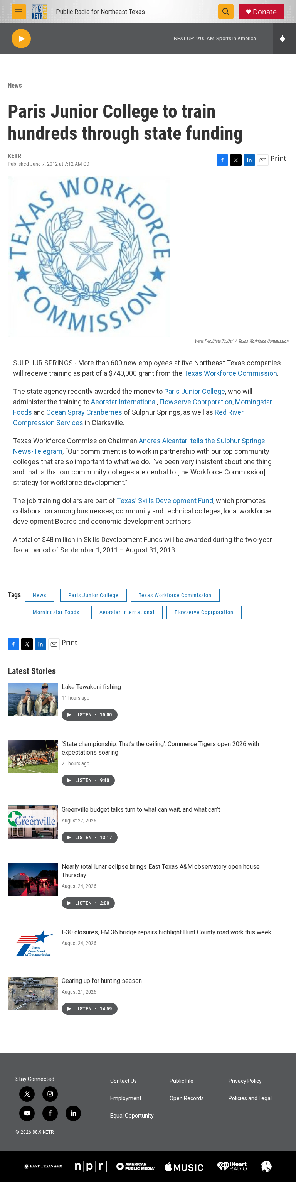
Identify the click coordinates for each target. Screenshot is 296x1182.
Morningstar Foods (56, 612)
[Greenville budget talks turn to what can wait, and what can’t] (33, 822)
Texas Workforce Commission (230, 373)
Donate (265, 12)
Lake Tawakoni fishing (91, 687)
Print (278, 158)
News (15, 85)
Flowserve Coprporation (196, 402)
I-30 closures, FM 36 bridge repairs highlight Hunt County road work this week (166, 932)
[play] (21, 38)
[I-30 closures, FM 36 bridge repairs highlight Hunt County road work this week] (33, 944)
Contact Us (123, 1081)
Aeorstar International (124, 402)
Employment (125, 1098)
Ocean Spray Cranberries (84, 412)
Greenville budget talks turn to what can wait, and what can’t (141, 809)
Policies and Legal (250, 1098)
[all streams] (284, 38)
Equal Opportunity (132, 1116)
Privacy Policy (245, 1081)
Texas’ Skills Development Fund (165, 500)
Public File (181, 1081)
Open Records (187, 1098)
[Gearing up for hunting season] (33, 993)
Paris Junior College (194, 391)
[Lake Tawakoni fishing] (33, 699)
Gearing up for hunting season (102, 980)
